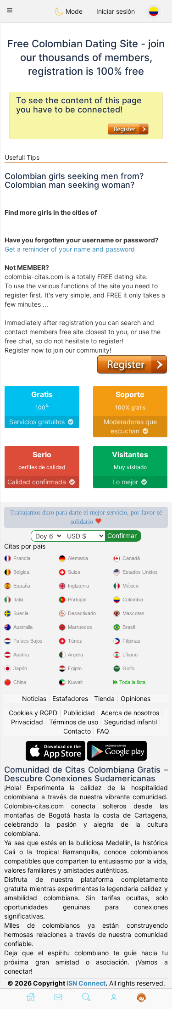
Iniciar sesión (115, 11)
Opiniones (135, 698)
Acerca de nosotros (130, 713)
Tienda (104, 698)
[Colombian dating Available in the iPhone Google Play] (117, 745)
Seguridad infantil (130, 722)
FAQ (103, 731)
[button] (9, 10)
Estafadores (70, 698)
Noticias (34, 698)
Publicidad (79, 713)
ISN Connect (86, 983)
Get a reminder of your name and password (70, 249)
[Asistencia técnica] (141, 998)
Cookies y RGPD (33, 713)
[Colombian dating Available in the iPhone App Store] (56, 745)
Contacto (77, 731)
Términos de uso (73, 722)
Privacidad (27, 722)
